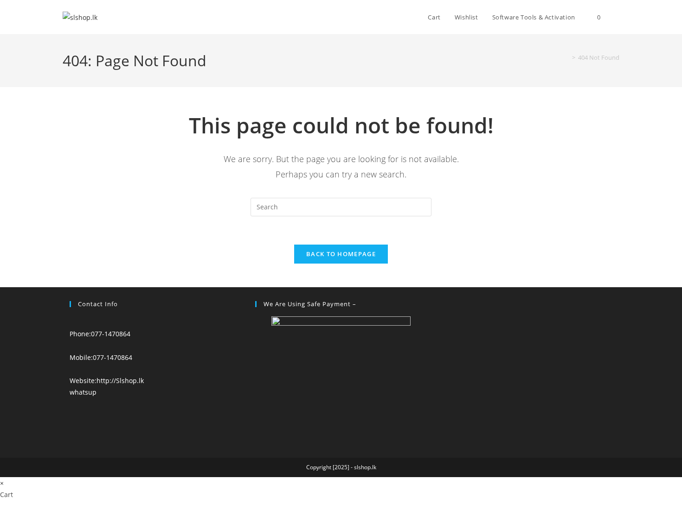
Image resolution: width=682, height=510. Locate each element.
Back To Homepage (341, 254)
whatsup (83, 392)
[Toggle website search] (617, 17)
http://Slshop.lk (120, 380)
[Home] (567, 57)
